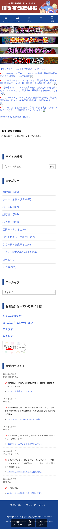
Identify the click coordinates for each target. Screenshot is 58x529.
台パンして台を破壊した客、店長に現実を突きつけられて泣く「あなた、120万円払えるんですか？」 (29, 109)
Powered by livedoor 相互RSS (15, 116)
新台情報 (10, 191)
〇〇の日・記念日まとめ (17, 244)
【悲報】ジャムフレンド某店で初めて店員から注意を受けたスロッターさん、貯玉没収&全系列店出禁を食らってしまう (29, 90)
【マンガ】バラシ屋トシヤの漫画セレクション (22, 68)
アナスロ (8, 329)
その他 (9, 267)
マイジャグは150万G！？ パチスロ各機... (24, 419)
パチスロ (10, 207)
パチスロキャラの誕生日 (18, 237)
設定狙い (10, 214)
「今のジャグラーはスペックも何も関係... (24, 471)
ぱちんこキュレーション (17, 322)
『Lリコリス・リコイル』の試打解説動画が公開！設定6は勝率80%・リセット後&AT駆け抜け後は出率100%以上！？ (29, 99)
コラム (9, 259)
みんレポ (8, 336)
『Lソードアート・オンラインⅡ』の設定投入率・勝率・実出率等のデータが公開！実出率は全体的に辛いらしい (28, 82)
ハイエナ (10, 222)
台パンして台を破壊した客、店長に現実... (24, 493)
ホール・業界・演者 (16, 199)
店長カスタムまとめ (15, 229)
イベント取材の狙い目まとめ (20, 252)
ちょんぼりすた (12, 316)
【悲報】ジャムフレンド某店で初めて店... (24, 444)
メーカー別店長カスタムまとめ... (20, 391)
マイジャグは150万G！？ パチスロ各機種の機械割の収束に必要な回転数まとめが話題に (28, 75)
